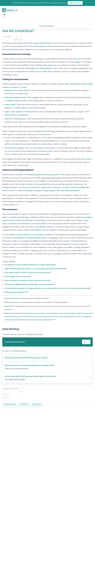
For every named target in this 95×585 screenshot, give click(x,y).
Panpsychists (9, 306)
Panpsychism (9, 104)
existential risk (19, 238)
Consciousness (10, 404)
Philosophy (24, 404)
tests (43, 131)
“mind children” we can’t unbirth (42, 230)
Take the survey (75, 3)
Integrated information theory (16, 90)
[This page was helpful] (4, 394)
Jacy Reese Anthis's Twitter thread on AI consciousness (27, 272)
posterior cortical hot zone (41, 151)
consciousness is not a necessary (30, 234)
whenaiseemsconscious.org (15, 292)
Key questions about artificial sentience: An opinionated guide (29, 265)
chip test (11, 148)
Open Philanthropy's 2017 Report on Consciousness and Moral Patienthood (35, 268)
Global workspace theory (14, 97)
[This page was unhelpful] (7, 394)
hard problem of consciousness (38, 68)
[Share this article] (16, 37)
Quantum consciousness (14, 119)
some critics (86, 159)
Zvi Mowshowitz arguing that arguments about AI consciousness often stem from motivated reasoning (47, 288)
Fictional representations (36, 238)
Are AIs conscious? (46, 26)
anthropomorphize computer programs (42, 174)
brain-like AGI (21, 220)
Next (85, 342)
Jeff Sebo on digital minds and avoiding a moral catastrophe (29, 284)
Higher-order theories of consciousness (20, 111)
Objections (36, 404)
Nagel (77, 62)
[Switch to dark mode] (4, 14)
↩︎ (49, 298)
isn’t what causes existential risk (37, 43)
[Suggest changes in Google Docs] (21, 37)
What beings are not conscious (17, 276)
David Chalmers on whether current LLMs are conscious (27, 280)
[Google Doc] (21, 388)
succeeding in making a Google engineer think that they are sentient (50, 190)
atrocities (41, 223)
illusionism (15, 298)
